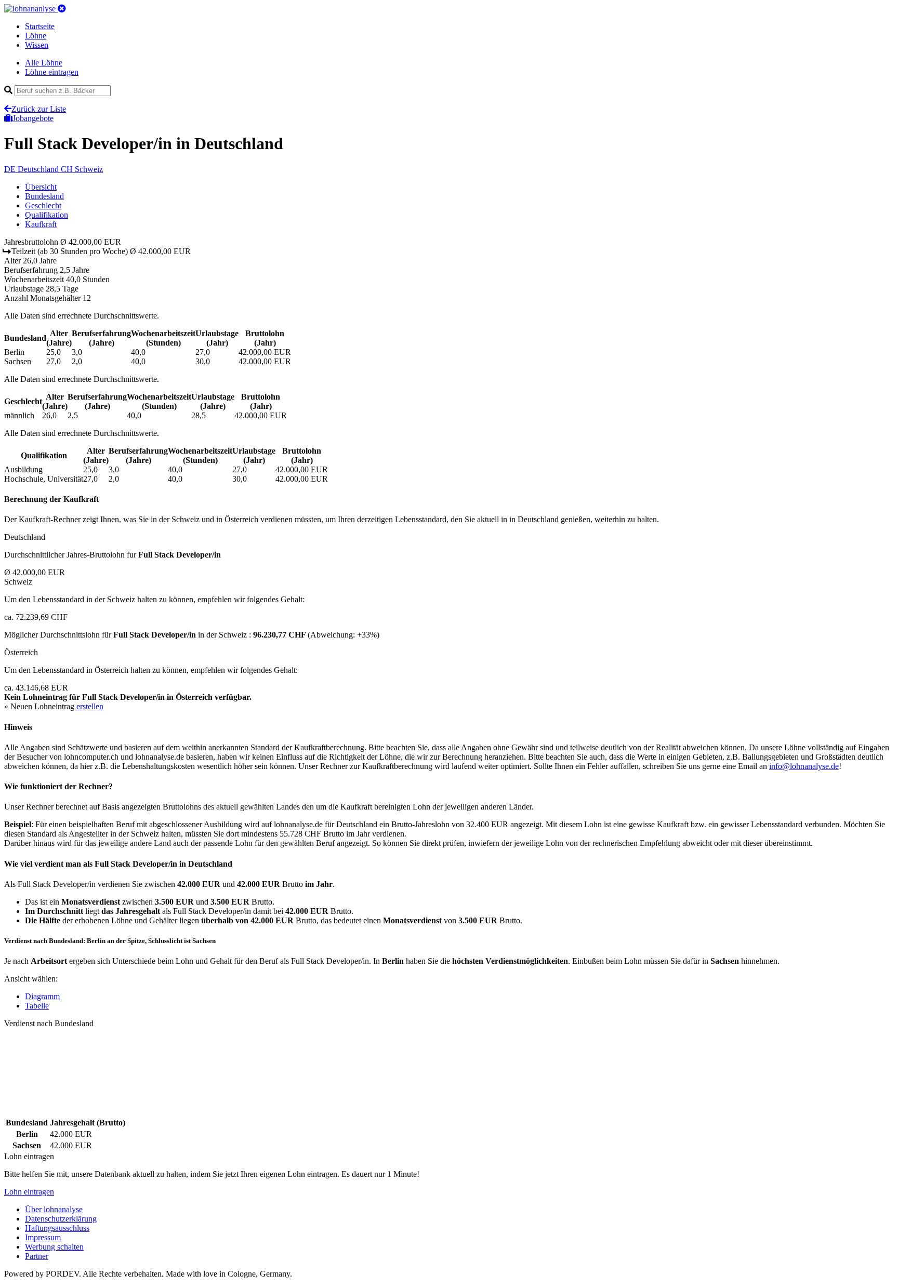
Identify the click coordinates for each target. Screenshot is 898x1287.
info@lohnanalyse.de (804, 766)
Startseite (40, 26)
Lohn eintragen (29, 1191)
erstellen (89, 706)
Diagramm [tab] (42, 996)
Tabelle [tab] (37, 1005)
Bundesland (44, 196)
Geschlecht (43, 205)
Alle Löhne (43, 62)
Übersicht (41, 186)
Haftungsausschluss (57, 1228)
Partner (36, 1256)
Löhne (35, 35)
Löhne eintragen (51, 72)
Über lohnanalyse (54, 1209)
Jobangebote (33, 118)
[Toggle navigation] (62, 8)
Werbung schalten (54, 1246)
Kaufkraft (41, 224)
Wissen (36, 45)
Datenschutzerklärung (61, 1218)
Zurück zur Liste (38, 108)
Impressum (43, 1237)
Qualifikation (46, 214)
